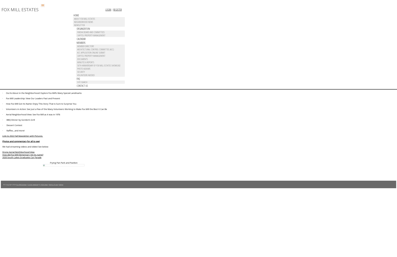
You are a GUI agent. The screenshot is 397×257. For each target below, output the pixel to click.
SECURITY (81, 72)
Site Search (82, 82)
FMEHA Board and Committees (91, 32)
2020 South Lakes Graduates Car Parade (21, 157)
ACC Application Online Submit (91, 52)
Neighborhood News (83, 22)
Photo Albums (83, 68)
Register (117, 9)
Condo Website (33, 185)
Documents (82, 59)
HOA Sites (44, 185)
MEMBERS (81, 43)
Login (108, 9)
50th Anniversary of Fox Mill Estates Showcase (98, 65)
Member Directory (85, 46)
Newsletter (79, 25)
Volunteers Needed (86, 75)
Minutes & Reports (85, 62)
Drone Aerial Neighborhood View (18, 152)
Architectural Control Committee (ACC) (95, 49)
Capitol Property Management (91, 35)
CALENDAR (81, 39)
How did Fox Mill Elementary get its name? (22, 154)
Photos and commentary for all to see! (21, 141)
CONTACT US (82, 86)
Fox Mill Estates (21, 185)
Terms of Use (53, 185)
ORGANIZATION (83, 29)
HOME (76, 15)
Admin (61, 185)
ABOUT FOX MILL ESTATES (84, 18)
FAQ (78, 79)
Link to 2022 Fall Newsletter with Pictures (22, 136)
